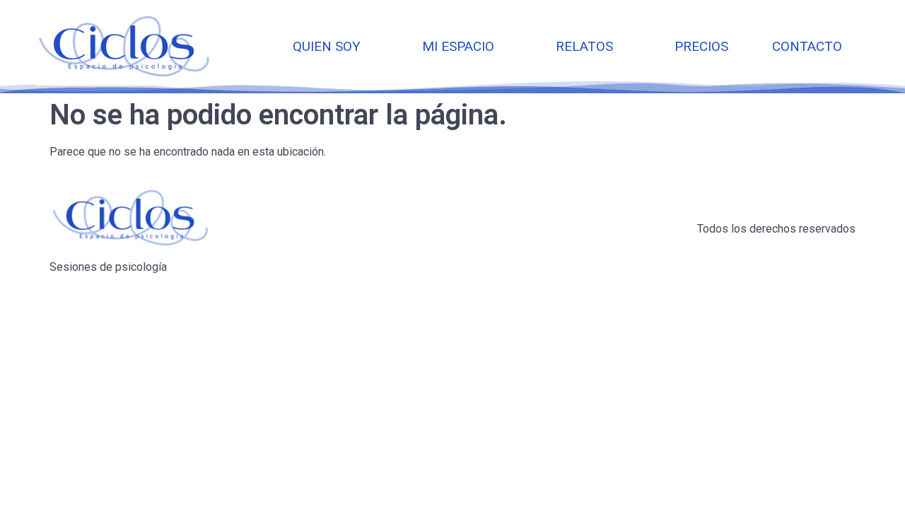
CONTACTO (807, 46)
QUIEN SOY (327, 46)
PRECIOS (701, 46)
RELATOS (584, 46)
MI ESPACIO (458, 46)
